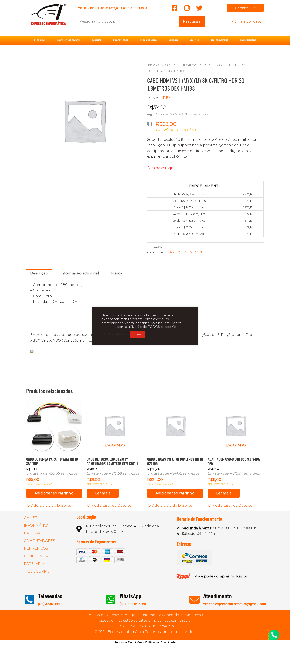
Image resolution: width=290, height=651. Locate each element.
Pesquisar (191, 21)
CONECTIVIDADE (248, 40)
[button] (48, 505)
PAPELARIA (34, 564)
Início (151, 65)
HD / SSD (194, 40)
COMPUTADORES (39, 541)
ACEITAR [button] (137, 334)
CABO (163, 65)
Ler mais (102, 493)
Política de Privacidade (160, 642)
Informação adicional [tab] (80, 273)
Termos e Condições (128, 642)
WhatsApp (130, 596)
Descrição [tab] (39, 273)
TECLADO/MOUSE (219, 40)
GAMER (30, 518)
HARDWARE (34, 533)
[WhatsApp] (111, 599)
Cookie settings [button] (115, 334)
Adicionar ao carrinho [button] (54, 493)
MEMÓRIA (173, 40)
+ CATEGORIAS (36, 571)
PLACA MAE (39, 40)
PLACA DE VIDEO (148, 40)
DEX (166, 98)
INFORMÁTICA (36, 525)
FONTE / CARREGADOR (68, 40)
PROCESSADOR (120, 40)
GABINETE (96, 40)
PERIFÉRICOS (36, 548)
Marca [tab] (116, 273)
